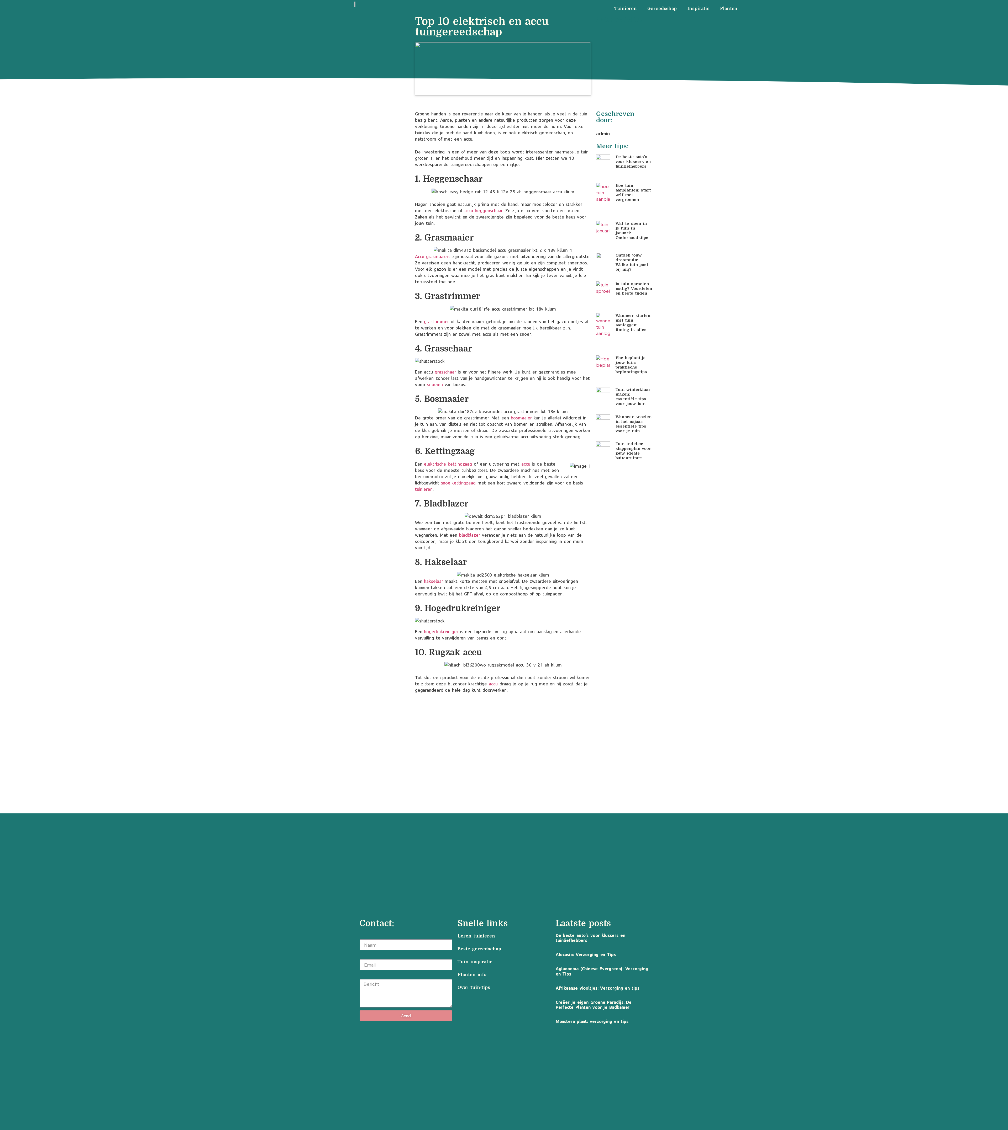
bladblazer (469, 534)
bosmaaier (521, 417)
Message (369, 976)
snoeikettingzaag (458, 482)
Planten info (473, 974)
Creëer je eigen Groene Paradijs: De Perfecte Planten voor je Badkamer (594, 1005)
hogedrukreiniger (441, 631)
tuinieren (424, 489)
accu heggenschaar (483, 210)
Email (365, 956)
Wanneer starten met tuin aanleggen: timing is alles (633, 322)
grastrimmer (436, 321)
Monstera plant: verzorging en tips (592, 1021)
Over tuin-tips (475, 987)
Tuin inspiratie (475, 961)
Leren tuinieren (476, 936)
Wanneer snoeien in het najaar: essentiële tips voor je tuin (634, 423)
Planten (728, 8)
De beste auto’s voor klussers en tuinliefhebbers (633, 161)
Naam (366, 936)
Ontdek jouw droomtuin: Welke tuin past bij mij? (632, 262)
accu (525, 463)
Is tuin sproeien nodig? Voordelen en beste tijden (634, 288)
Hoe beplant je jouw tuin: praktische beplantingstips (631, 364)
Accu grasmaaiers (432, 256)
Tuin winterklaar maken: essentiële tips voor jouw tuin (633, 396)
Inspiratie (698, 8)
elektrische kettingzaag (448, 463)
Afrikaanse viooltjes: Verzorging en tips (597, 988)
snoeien (435, 384)
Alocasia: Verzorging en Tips (586, 954)
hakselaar (433, 581)
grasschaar (445, 371)
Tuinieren (625, 8)
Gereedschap (662, 8)
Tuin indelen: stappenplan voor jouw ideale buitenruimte (633, 450)
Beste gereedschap (479, 948)
